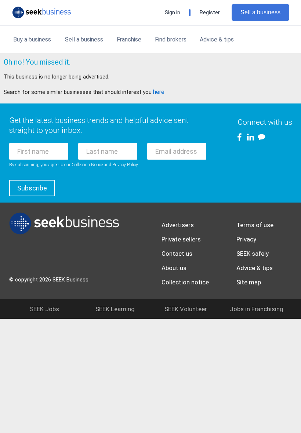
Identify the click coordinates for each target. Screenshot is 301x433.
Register (210, 12)
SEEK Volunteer (185, 309)
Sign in (172, 12)
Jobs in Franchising (256, 309)
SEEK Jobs (44, 309)
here (158, 91)
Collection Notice (87, 164)
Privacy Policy (125, 164)
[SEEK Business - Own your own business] (42, 12)
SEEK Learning (115, 309)
